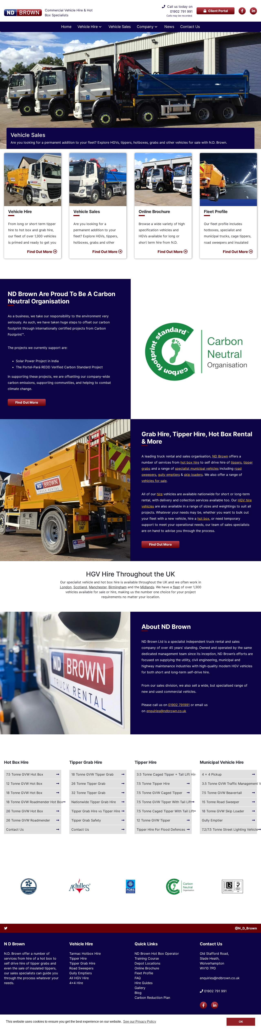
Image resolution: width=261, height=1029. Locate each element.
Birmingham (117, 587)
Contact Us (190, 27)
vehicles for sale (154, 481)
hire (160, 494)
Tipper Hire (78, 958)
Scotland (80, 587)
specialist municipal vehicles (197, 468)
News (169, 27)
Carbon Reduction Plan (152, 998)
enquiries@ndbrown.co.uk (166, 711)
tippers (236, 462)
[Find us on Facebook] (242, 10)
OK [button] (241, 1021)
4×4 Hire (76, 983)
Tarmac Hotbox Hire (85, 953)
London (66, 587)
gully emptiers (169, 475)
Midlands (147, 587)
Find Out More (26, 402)
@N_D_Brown (246, 928)
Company (145, 27)
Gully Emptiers (80, 973)
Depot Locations (147, 963)
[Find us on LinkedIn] (253, 10)
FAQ (138, 978)
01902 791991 (179, 705)
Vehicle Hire (87, 27)
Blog (138, 993)
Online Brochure (147, 968)
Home (66, 27)
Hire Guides (144, 983)
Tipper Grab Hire (82, 963)
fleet (176, 587)
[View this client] (28, 886)
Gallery (140, 988)
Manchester (98, 587)
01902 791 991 (181, 11)
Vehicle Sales (119, 27)
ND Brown (220, 456)
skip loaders (193, 475)
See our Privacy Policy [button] (139, 1021)
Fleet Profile (144, 973)
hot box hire (189, 462)
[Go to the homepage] (23, 12)
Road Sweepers (81, 968)
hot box (203, 518)
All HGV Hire (79, 978)
